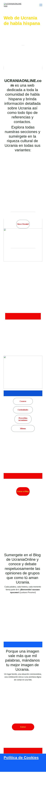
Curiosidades (23, 410)
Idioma (23, 428)
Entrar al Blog (23, 491)
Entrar (23, 727)
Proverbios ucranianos (23, 419)
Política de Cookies (21, 757)
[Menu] (40, 5)
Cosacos (23, 401)
